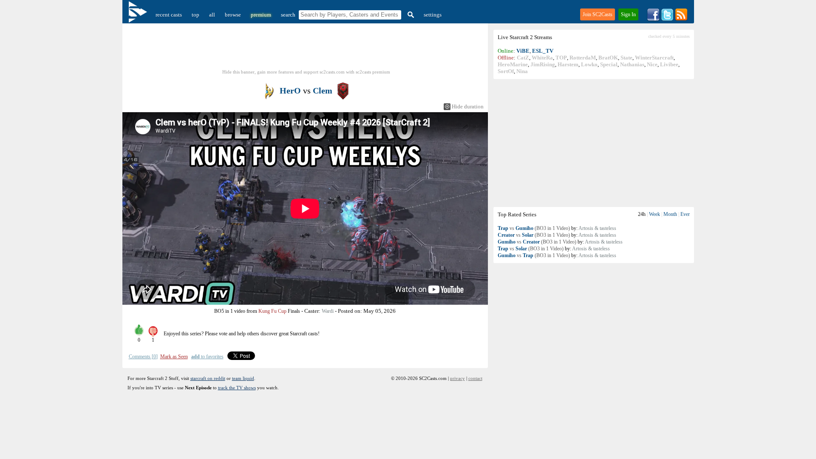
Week (654, 214)
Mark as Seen (174, 357)
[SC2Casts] (139, 14)
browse (233, 14)
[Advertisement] (593, 142)
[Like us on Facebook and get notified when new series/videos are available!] (653, 19)
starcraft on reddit (207, 378)
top (195, 14)
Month (670, 214)
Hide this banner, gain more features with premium (306, 71)
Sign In (628, 14)
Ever (685, 214)
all (212, 14)
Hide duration (468, 106)
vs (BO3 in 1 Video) (534, 228)
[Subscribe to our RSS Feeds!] (681, 19)
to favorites (207, 357)
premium (261, 14)
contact (475, 378)
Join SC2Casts (597, 14)
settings (433, 14)
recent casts (169, 14)
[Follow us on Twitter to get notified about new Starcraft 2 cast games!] (667, 19)
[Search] (409, 14)
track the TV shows (237, 387)
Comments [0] (143, 357)
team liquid (243, 378)
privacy (457, 378)
